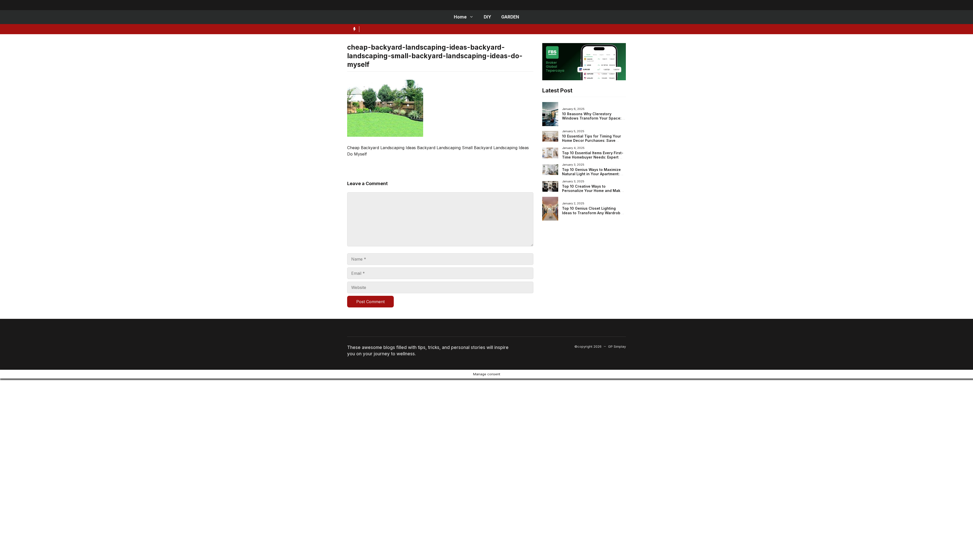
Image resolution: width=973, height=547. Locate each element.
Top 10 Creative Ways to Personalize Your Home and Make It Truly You (594, 190)
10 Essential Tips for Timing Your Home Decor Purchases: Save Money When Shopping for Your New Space (591, 143)
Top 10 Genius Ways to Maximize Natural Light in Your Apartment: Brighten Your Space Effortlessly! (592, 174)
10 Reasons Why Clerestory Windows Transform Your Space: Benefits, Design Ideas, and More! (592, 118)
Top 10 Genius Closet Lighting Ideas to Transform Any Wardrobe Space (592, 212)
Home (460, 16)
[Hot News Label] (353, 29)
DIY (487, 16)
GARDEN (510, 16)
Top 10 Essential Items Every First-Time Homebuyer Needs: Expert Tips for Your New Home (592, 157)
